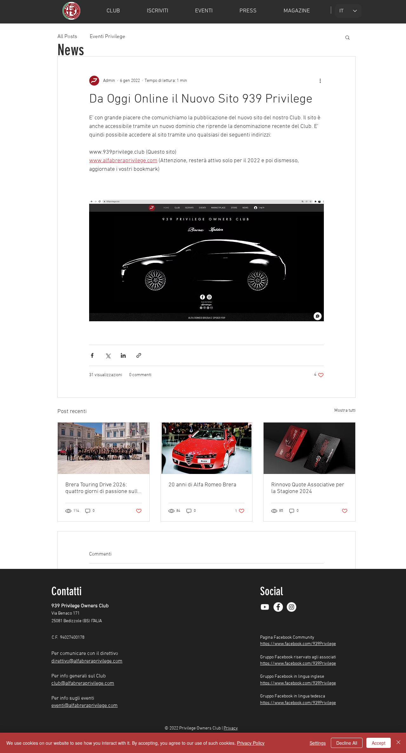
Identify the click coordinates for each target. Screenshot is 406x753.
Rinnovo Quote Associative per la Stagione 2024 (307, 488)
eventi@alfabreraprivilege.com (84, 706)
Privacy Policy (251, 743)
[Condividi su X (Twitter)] (108, 355)
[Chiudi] (398, 743)
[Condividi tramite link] (139, 355)
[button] (347, 37)
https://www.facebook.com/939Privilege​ (298, 683)
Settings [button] (318, 743)
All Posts (67, 37)
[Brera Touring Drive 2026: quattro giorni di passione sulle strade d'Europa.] (103, 448)
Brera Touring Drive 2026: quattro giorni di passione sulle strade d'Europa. (103, 488)
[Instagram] (291, 607)
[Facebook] (278, 607)
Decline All (346, 743)
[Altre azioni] (320, 80)
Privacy (231, 728)
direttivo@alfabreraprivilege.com (86, 661)
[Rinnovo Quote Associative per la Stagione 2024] (309, 448)
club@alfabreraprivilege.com (82, 683)
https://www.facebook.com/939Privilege (298, 644)
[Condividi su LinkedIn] (123, 355)
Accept (378, 743)
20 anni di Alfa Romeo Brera (202, 485)
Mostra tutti (345, 410)
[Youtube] (265, 607)
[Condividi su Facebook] (92, 355)
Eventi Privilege (107, 37)
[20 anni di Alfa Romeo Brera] (206, 448)
